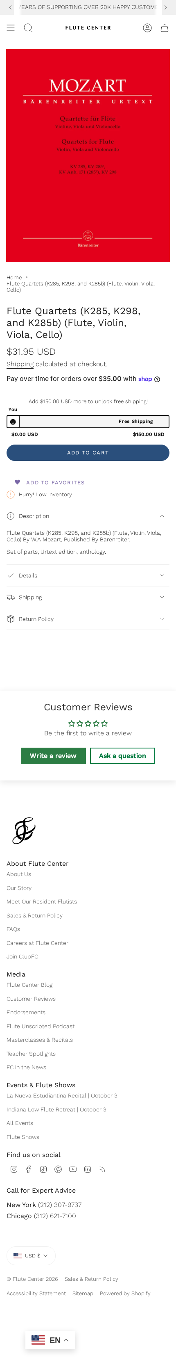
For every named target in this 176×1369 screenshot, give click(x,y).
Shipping (20, 364)
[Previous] (10, 7)
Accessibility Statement (36, 1293)
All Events (20, 1123)
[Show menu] (10, 27)
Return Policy (36, 619)
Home (14, 277)
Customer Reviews (31, 998)
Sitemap (82, 1293)
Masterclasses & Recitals (40, 1039)
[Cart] (164, 27)
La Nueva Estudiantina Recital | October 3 (62, 1095)
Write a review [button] (53, 756)
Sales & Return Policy (35, 915)
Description (34, 516)
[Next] (165, 7)
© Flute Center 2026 (32, 1279)
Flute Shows (23, 1137)
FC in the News (26, 1067)
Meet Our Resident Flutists (42, 901)
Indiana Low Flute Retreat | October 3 (56, 1109)
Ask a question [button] (122, 756)
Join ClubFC (22, 956)
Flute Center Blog (29, 984)
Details (28, 575)
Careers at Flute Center (37, 943)
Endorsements (26, 1012)
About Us (19, 874)
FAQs (13, 929)
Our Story (19, 888)
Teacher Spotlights (31, 1053)
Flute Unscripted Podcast (40, 1026)
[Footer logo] (24, 830)
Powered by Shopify (125, 1293)
